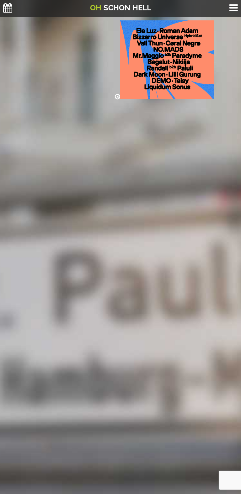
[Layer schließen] (117, 97)
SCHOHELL (120, 7)
